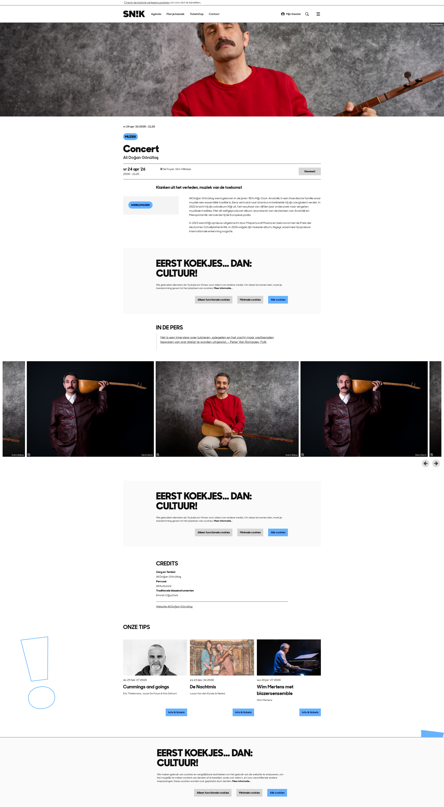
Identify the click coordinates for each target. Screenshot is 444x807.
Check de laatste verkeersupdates (147, 2)
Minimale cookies (250, 299)
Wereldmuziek (140, 205)
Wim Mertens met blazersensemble (275, 690)
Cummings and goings (146, 687)
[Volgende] (436, 463)
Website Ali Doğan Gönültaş (174, 606)
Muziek (130, 136)
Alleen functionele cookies (214, 299)
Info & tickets (176, 712)
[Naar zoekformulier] (307, 14)
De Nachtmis (203, 687)
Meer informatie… (223, 288)
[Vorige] (425, 463)
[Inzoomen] (158, 455)
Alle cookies (278, 299)
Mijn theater (293, 14)
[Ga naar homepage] (134, 14)
